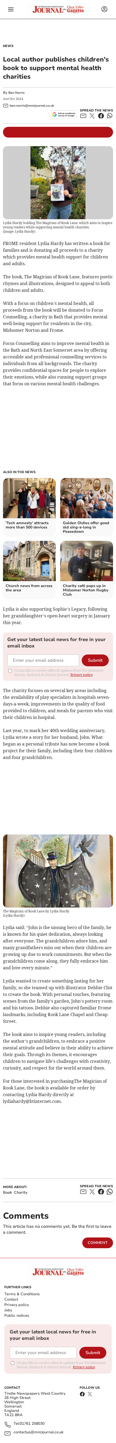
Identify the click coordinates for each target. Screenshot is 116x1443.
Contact (11, 1299)
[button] (10, 9)
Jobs (8, 1310)
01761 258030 (32, 1424)
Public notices (16, 1315)
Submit (95, 660)
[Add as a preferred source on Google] (64, 114)
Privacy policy (16, 1304)
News (8, 46)
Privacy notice (81, 675)
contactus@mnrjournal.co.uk (38, 1432)
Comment (98, 1242)
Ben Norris (16, 93)
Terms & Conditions (22, 1294)
